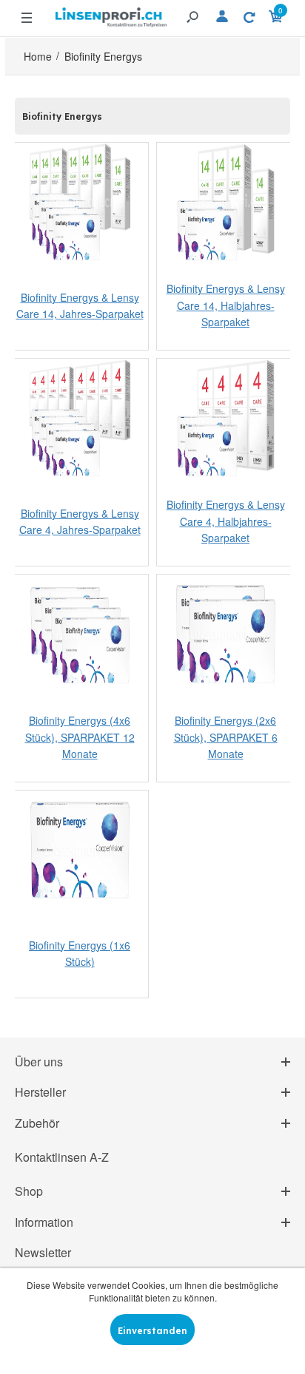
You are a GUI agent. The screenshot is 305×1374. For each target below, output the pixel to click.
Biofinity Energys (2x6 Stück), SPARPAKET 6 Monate (226, 738)
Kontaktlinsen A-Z (62, 1156)
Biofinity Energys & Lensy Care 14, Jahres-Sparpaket (80, 305)
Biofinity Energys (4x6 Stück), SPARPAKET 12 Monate (80, 738)
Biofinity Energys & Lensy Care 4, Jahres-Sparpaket (80, 521)
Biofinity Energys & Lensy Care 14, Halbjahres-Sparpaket (226, 306)
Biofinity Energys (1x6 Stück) (79, 953)
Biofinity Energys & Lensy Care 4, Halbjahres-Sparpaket (226, 522)
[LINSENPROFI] (111, 11)
